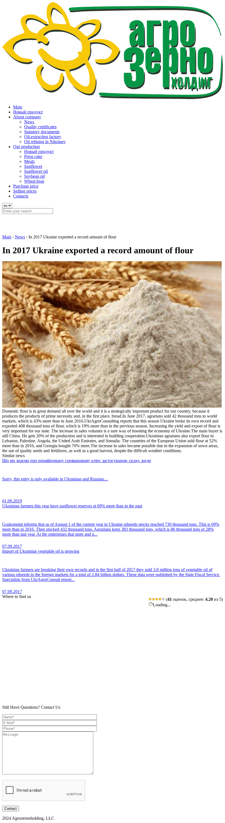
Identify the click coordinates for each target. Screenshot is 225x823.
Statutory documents (42, 131)
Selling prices (24, 191)
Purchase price (25, 186)
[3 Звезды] (156, 599)
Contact (10, 809)
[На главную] (112, 97)
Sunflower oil (36, 171)
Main (17, 107)
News (29, 121)
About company (27, 117)
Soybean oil (34, 176)
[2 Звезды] (153, 599)
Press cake (33, 156)
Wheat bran (34, 181)
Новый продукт (28, 112)
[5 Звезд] (163, 599)
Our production (26, 146)
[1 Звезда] (150, 599)
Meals (29, 161)
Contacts (20, 196)
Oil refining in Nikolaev (45, 141)
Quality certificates (40, 126)
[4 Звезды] (160, 599)
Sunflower (33, 166)
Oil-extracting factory (42, 136)
